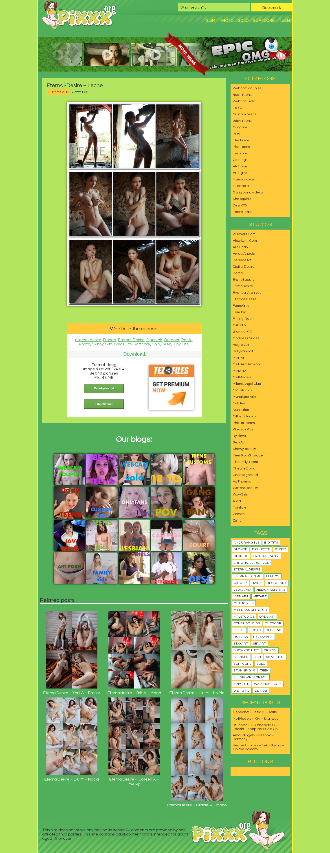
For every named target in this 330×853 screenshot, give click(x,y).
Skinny (97, 344)
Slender (241, 657)
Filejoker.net (103, 404)
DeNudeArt (242, 260)
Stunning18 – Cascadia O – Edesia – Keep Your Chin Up (255, 727)
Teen (284, 20)
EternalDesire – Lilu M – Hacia (71, 779)
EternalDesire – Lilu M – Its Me (196, 693)
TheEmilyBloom (245, 462)
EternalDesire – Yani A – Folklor (71, 693)
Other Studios (244, 416)
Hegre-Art (241, 344)
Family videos (244, 179)
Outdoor (171, 340)
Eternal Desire (247, 576)
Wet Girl (242, 690)
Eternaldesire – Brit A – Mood (134, 693)
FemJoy (239, 312)
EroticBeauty (244, 279)
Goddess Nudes (246, 338)
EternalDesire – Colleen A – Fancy (134, 781)
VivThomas (242, 481)
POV (236, 134)
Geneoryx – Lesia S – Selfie (255, 712)
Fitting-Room (244, 318)
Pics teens (241, 147)
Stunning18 (244, 670)
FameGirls (241, 305)
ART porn (240, 166)
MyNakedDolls (244, 397)
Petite (187, 340)
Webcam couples (247, 88)
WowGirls (240, 494)
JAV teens (241, 140)
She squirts (242, 199)
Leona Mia (242, 589)
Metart (260, 596)
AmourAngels (244, 253)
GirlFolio (239, 325)
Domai (238, 273)
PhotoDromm (244, 423)
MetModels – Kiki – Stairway (255, 718)
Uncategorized (245, 475)
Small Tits (123, 344)
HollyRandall (243, 351)
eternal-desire (88, 340)
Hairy (257, 583)
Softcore (264, 20)
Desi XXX (240, 205)
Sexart (259, 643)
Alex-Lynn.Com (245, 240)
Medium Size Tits (270, 589)
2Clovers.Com (244, 234)
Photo (227, 20)
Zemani (239, 514)
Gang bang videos (248, 192)
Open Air (154, 340)
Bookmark (271, 8)
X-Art (237, 501)
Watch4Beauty (245, 488)
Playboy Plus (243, 429)
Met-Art (239, 358)
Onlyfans (240, 127)
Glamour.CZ (242, 331)
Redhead (273, 630)
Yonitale (239, 507)
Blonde (109, 340)
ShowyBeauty (244, 449)
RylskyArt (240, 436)
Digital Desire (244, 266)
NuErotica (241, 410)
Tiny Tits (181, 344)
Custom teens (244, 114)
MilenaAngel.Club (247, 384)
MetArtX (239, 371)
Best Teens (242, 94)
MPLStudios (242, 390)
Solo (243, 20)
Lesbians (240, 153)
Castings (240, 160)
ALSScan (240, 247)
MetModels (242, 377)
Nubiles (239, 403)
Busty (280, 549)
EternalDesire (247, 569)
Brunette (261, 549)
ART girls (240, 173)
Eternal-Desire (131, 340)
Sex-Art (239, 442)
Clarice (241, 556)
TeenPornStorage (248, 455)
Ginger (240, 583)
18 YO (237, 108)
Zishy (237, 520)
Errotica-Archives (247, 292)
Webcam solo (244, 101)
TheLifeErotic (244, 468)
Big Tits (271, 542)
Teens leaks (243, 212)
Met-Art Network (247, 364)
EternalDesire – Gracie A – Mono (197, 805)
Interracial (241, 186)
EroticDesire (243, 286)
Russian (241, 636)
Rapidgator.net (104, 388)
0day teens (242, 121)
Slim (210, 20)
